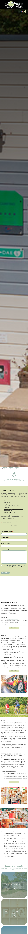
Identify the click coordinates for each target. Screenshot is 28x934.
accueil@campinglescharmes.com (13, 509)
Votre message (5, 549)
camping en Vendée (12, 619)
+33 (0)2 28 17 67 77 (9, 512)
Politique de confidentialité (17, 566)
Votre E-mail (5, 537)
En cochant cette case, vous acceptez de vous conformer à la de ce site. (14, 567)
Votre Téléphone (6, 543)
